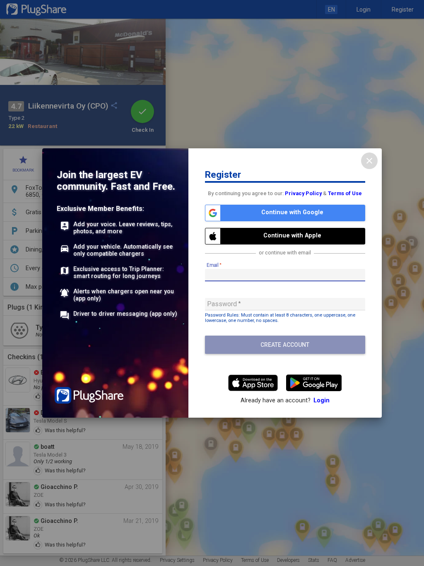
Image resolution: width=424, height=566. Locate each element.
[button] (285, 213)
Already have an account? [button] (285, 400)
